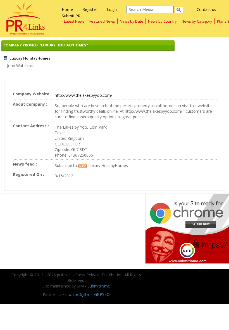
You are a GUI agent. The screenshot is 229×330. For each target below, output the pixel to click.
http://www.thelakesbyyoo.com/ (83, 95)
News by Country (162, 21)
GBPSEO (102, 294)
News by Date (131, 21)
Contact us (206, 9)
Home (67, 9)
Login (112, 9)
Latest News (74, 21)
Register (89, 9)
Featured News (102, 21)
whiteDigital (79, 294)
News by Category (197, 21)
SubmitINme (98, 286)
